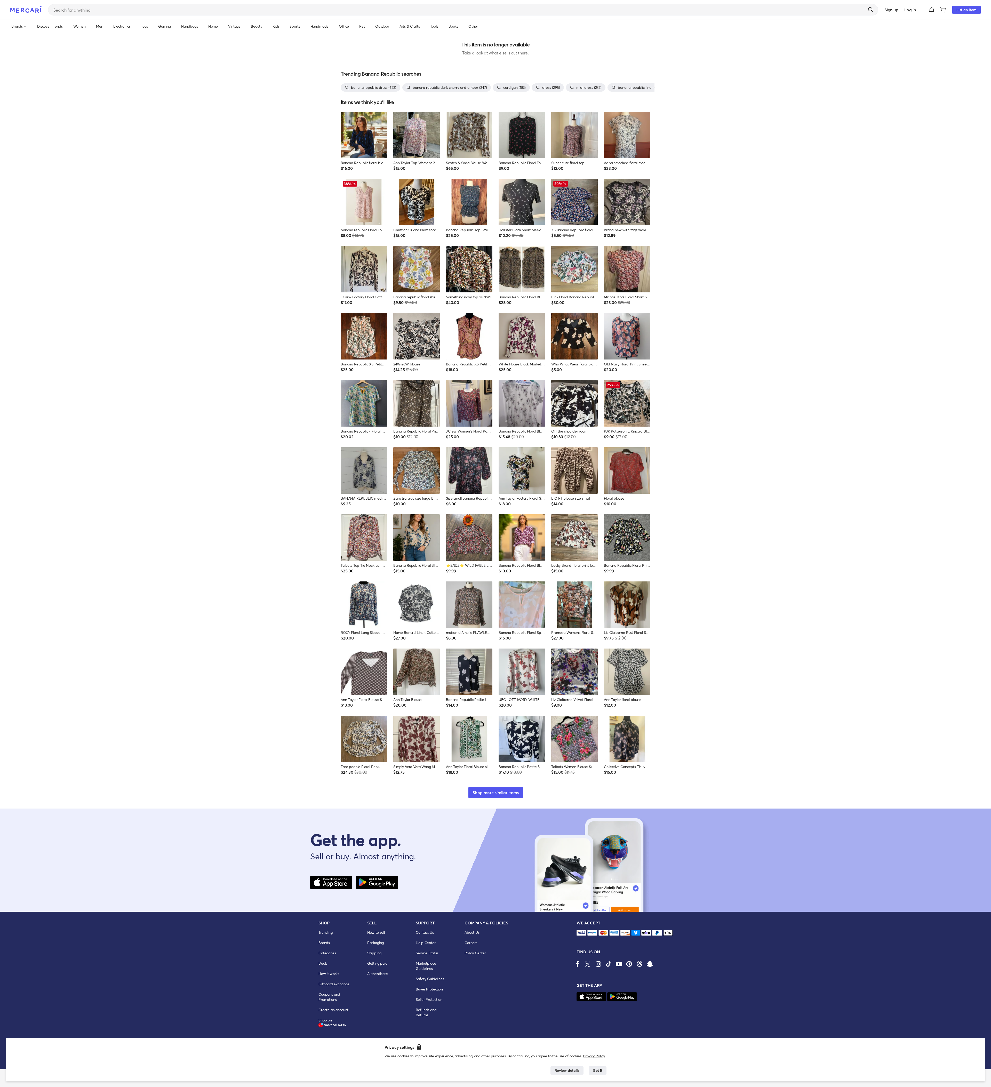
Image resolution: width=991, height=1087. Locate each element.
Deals (322, 963)
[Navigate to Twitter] (588, 964)
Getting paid (377, 963)
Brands (324, 942)
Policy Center (475, 952)
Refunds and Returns (426, 1012)
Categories (327, 952)
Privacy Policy (594, 1055)
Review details (567, 1070)
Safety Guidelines (430, 978)
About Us (472, 932)
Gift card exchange (333, 983)
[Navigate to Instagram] (598, 964)
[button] (931, 10)
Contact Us (425, 932)
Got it (597, 1070)
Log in (910, 9)
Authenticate (377, 973)
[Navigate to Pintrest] (629, 964)
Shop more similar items (496, 792)
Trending (325, 932)
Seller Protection (429, 999)
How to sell (376, 932)
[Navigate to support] (581, 933)
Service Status (427, 952)
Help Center (425, 942)
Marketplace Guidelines (426, 966)
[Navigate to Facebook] (577, 964)
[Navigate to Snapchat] (650, 964)
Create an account (333, 1009)
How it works (328, 973)
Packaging (375, 942)
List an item (966, 9)
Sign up (891, 9)
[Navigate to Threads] (639, 964)
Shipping (374, 952)
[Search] (871, 10)
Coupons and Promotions (329, 997)
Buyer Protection (429, 989)
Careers (471, 942)
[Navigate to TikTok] (608, 964)
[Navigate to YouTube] (619, 964)
